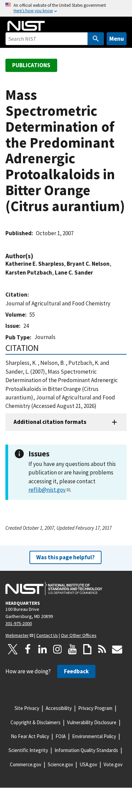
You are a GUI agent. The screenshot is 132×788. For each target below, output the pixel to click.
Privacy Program (95, 708)
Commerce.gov (25, 764)
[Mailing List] (117, 649)
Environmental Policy (94, 736)
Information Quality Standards (86, 750)
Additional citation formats (50, 422)
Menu (116, 38)
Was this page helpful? (65, 557)
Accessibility (59, 708)
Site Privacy (27, 708)
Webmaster (17, 635)
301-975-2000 (18, 623)
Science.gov (60, 764)
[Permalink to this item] (36, 256)
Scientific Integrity (28, 750)
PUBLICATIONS (31, 65)
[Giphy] (87, 649)
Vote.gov (113, 764)
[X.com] (12, 649)
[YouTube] (72, 649)
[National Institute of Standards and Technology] (53, 588)
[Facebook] (27, 649)
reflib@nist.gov (47, 489)
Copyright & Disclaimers (35, 722)
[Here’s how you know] (66, 8)
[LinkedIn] (42, 649)
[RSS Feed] (102, 649)
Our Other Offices (78, 635)
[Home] (26, 25)
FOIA (61, 736)
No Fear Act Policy (30, 736)
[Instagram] (57, 649)
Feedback (76, 671)
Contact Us (47, 635)
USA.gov (88, 764)
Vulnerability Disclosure (91, 722)
